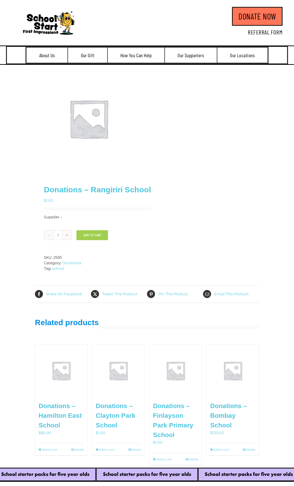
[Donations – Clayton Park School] (118, 370)
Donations (71, 263)
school (58, 268)
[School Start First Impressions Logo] (48, 12)
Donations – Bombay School (228, 415)
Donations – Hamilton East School (60, 415)
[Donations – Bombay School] (233, 370)
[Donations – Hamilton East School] (61, 370)
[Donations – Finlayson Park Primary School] (176, 370)
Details (79, 449)
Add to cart (92, 235)
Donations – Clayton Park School (116, 415)
